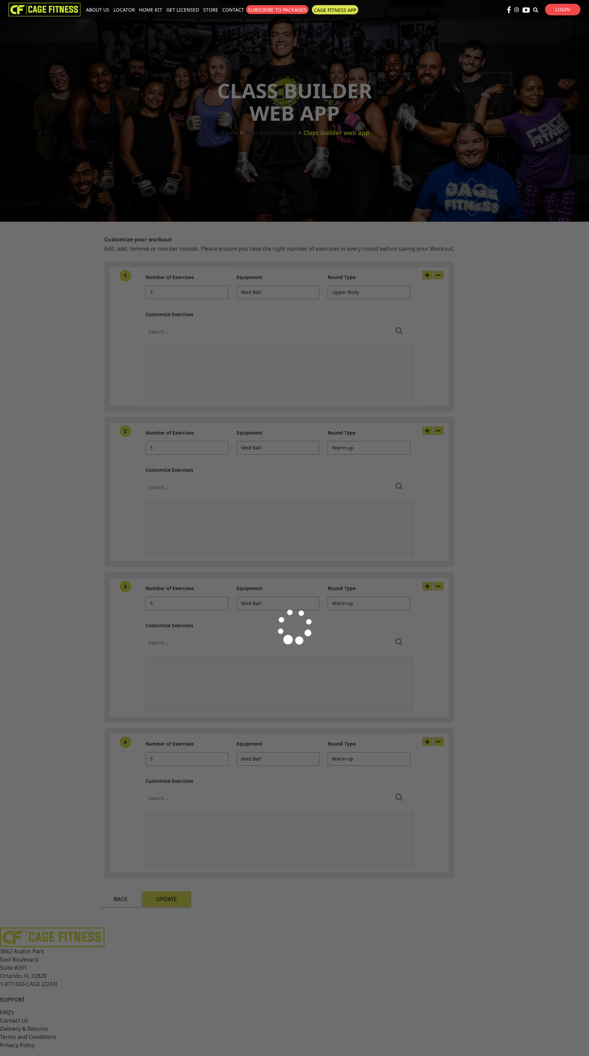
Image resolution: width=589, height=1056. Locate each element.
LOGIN (562, 9)
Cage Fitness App (335, 10)
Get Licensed (182, 9)
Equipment (249, 277)
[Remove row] (438, 275)
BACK (120, 899)
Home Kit (150, 9)
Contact (233, 9)
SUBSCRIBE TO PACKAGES (277, 9)
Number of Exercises (170, 277)
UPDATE (166, 899)
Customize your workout (138, 239)
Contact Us (14, 1020)
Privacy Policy (17, 1045)
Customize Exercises (169, 314)
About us (97, 9)
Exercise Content (271, 133)
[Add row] (427, 275)
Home (229, 133)
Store (210, 9)
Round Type (342, 277)
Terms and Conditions (28, 1037)
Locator (124, 9)
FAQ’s (7, 1012)
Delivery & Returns (24, 1028)
